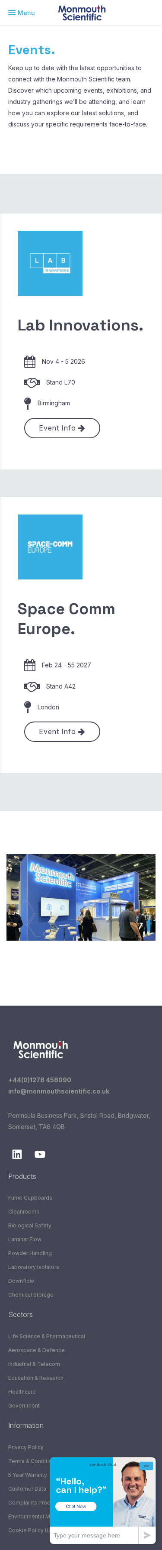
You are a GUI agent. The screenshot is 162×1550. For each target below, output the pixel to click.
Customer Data (27, 1488)
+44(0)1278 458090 (39, 1080)
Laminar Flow (24, 1239)
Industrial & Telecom (34, 1364)
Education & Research (36, 1378)
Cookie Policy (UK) (32, 1530)
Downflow (21, 1281)
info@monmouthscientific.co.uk (58, 1091)
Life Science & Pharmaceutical (46, 1336)
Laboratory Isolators (33, 1267)
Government (24, 1405)
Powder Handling (30, 1253)
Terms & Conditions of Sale (43, 1461)
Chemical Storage (31, 1294)
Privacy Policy (26, 1447)
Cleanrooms (23, 1211)
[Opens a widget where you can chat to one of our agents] (103, 1500)
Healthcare (22, 1391)
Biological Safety (29, 1225)
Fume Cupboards (30, 1197)
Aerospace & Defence (36, 1350)
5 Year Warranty (27, 1475)
